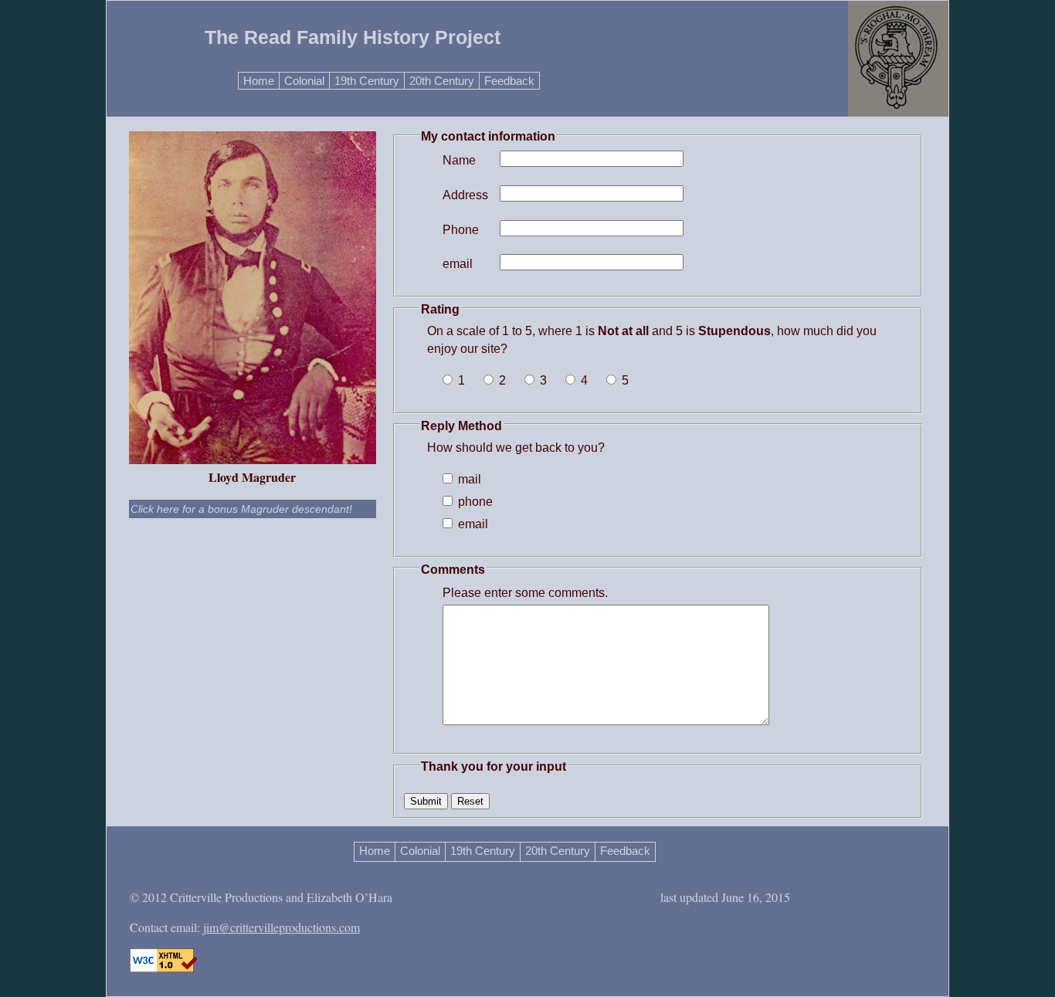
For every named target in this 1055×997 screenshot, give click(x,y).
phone (474, 501)
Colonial (304, 80)
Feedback (509, 80)
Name (459, 160)
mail (468, 479)
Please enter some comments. (525, 592)
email (458, 263)
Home (258, 80)
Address (462, 195)
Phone (461, 229)
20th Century (441, 80)
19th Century (366, 80)
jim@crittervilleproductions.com (281, 927)
